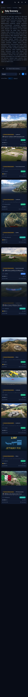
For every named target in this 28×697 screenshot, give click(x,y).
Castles (17, 232)
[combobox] (9, 74)
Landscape (18, 390)
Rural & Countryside (20, 268)
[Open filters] (3, 68)
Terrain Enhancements (20, 166)
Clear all (15, 78)
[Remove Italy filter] (11, 78)
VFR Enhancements (19, 491)
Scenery (9, 7)
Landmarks (18, 134)
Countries (15, 7)
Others (17, 357)
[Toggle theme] (15, 2)
